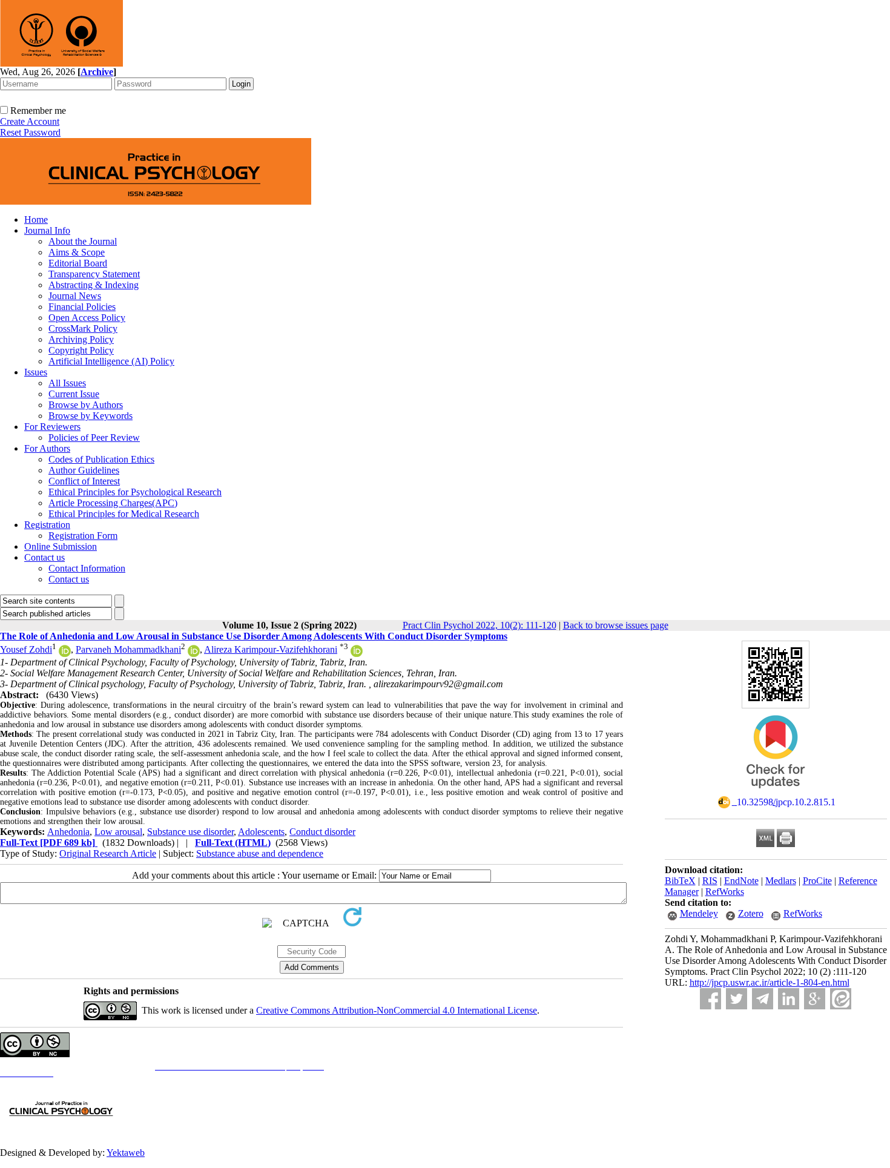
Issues (35, 372)
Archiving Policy (81, 339)
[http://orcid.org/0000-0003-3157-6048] (65, 653)
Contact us (44, 557)
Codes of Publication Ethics (101, 459)
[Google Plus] (814, 998)
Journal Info (47, 230)
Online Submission (60, 546)
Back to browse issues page (615, 625)
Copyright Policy (81, 350)
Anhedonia (68, 832)
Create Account (29, 121)
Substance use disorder (190, 832)
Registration (47, 525)
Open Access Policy (86, 317)
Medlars (780, 881)
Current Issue (73, 394)
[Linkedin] (788, 998)
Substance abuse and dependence (259, 853)
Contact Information (86, 568)
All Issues (67, 383)
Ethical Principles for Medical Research (123, 514)
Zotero (750, 913)
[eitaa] (840, 998)
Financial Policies (82, 307)
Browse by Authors (85, 405)
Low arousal (118, 832)
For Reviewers (52, 426)
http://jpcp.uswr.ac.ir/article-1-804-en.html (769, 982)
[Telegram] (762, 998)
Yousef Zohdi (26, 649)
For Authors (47, 448)
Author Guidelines (83, 470)
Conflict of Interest (84, 481)
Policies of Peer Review (94, 437)
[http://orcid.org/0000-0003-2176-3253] (194, 653)
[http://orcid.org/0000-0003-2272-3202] (357, 653)
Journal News (74, 296)
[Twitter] (736, 998)
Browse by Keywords (90, 416)
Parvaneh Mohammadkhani (128, 649)
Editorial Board (77, 263)
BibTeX (680, 881)
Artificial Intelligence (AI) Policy (111, 361)
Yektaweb (126, 1152)
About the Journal (82, 241)
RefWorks (724, 891)
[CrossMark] (775, 792)
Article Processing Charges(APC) (112, 503)
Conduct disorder (322, 832)
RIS (709, 881)
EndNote (741, 881)
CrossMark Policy (82, 328)
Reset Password (30, 132)
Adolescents (261, 832)
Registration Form (82, 535)
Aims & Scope (76, 252)
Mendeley (699, 913)
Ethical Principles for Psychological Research (135, 492)
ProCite (817, 881)
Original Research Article (107, 853)
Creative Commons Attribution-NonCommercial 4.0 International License (396, 1010)
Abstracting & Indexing (93, 285)
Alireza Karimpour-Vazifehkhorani (270, 649)
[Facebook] (710, 998)
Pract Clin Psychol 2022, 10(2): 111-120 (479, 625)
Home (36, 219)
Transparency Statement (94, 274)
